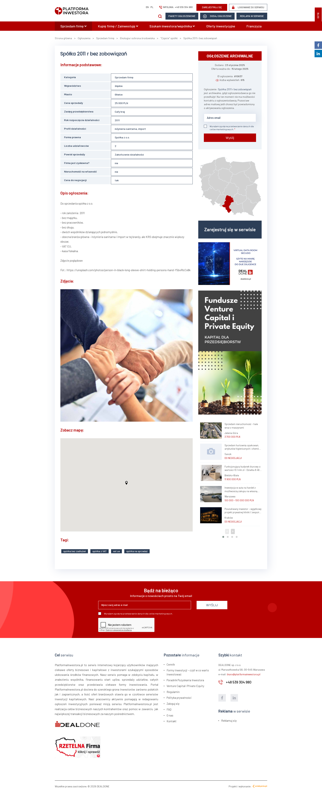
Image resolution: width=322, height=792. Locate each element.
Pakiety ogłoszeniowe (181, 16)
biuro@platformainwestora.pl (243, 674)
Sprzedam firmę (72, 26)
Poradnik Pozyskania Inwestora (185, 680)
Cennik (171, 664)
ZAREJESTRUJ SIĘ (212, 7)
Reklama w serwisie (252, 16)
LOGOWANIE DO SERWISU (250, 7)
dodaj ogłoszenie (220, 16)
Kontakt (171, 721)
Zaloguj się (173, 703)
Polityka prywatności (179, 697)
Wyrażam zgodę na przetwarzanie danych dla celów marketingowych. (232, 128)
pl (152, 7)
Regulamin (173, 692)
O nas (170, 715)
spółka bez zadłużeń (74, 551)
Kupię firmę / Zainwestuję (117, 26)
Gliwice (119, 94)
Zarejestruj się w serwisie (230, 229)
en (147, 7)
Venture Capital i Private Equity (185, 686)
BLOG (318, 15)
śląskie (119, 85)
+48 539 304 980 (184, 7)
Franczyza (254, 26)
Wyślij (230, 138)
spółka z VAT (99, 551)
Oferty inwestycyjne (220, 26)
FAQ (169, 709)
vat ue (116, 551)
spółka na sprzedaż (137, 551)
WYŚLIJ (212, 605)
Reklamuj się (229, 720)
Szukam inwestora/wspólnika (171, 26)
